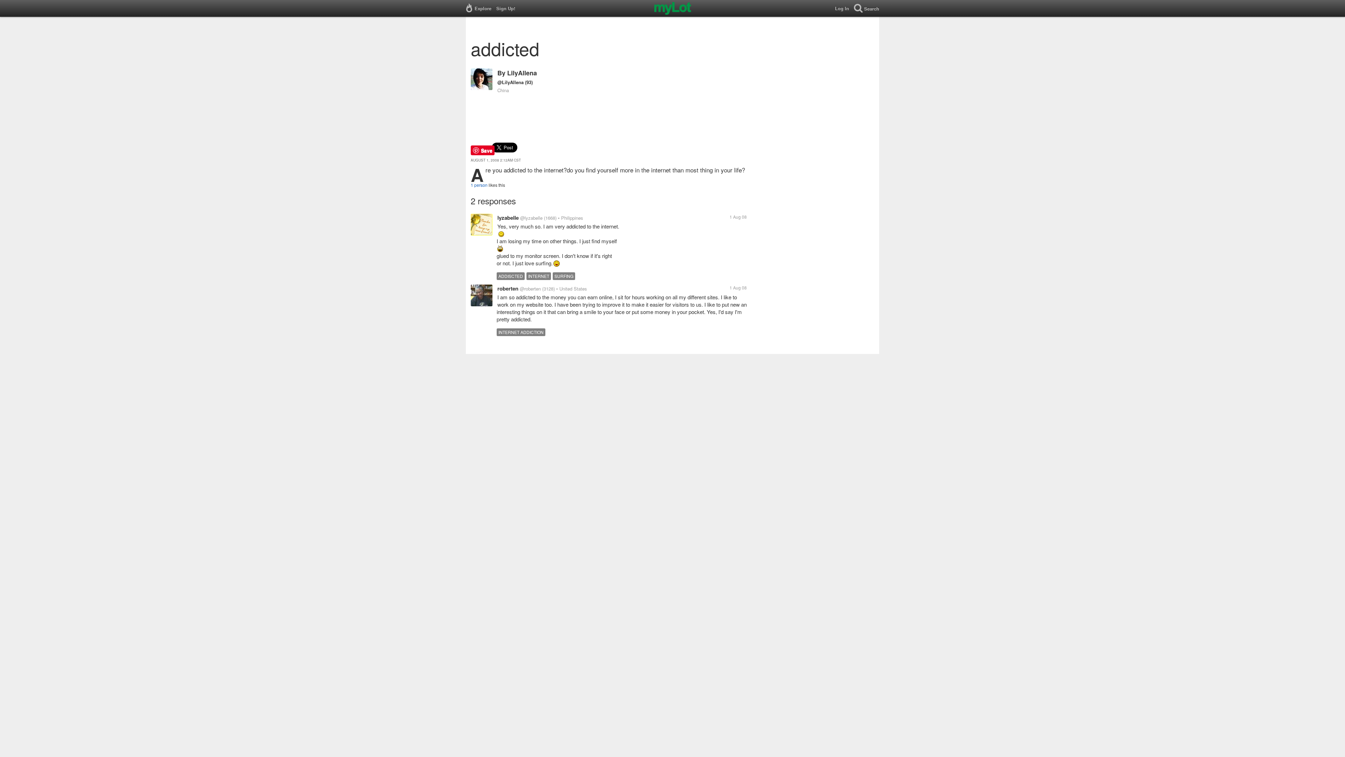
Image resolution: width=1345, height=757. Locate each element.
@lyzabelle (531, 217)
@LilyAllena (510, 82)
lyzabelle (508, 217)
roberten (507, 288)
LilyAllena (522, 72)
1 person (479, 185)
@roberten (530, 288)
